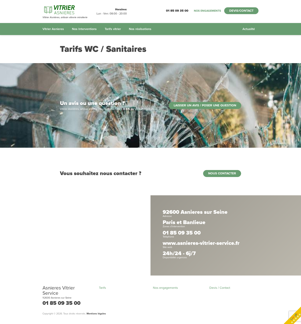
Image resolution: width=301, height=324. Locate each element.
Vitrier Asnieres (53, 29)
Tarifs (102, 288)
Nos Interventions (84, 29)
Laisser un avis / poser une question (205, 105)
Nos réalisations (140, 29)
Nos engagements (207, 11)
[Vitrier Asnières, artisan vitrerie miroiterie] (70, 10)
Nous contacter (222, 173)
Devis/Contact (241, 11)
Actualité (248, 29)
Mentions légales (96, 313)
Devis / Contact (219, 288)
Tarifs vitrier (113, 29)
